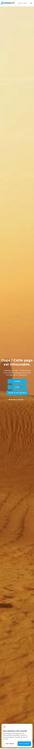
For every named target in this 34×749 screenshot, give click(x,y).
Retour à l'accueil (17, 399)
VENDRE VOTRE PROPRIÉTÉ (17, 393)
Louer (17, 387)
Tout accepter (24, 744)
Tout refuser (9, 744)
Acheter (17, 381)
